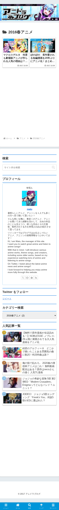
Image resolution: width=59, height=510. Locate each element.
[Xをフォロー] (23, 278)
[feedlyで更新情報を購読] (32, 278)
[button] (53, 167)
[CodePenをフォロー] (27, 278)
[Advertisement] (29, 104)
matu (29, 209)
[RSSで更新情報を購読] (36, 278)
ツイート (6, 298)
